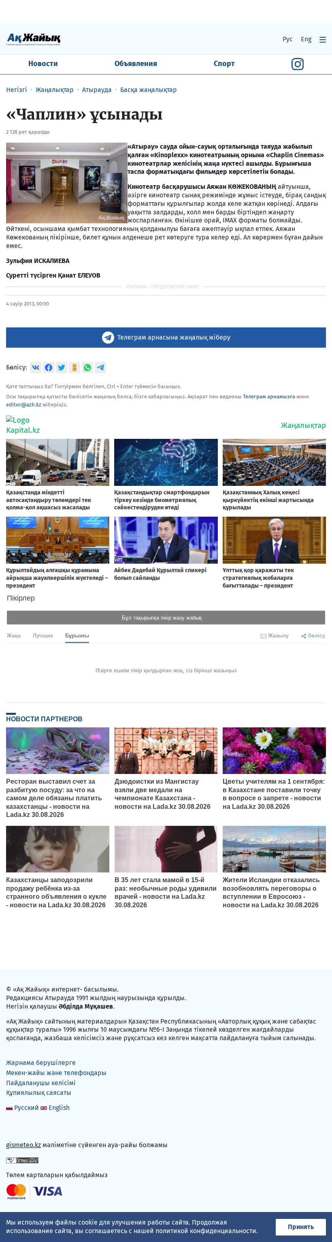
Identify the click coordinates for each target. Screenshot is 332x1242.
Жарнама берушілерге (41, 1063)
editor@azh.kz (23, 405)
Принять (301, 1227)
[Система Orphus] (22, 1160)
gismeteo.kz (23, 1145)
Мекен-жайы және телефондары (56, 1073)
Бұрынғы (77, 635)
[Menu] (322, 39)
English (59, 1108)
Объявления (136, 63)
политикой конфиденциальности (205, 1231)
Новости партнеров (44, 719)
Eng (306, 39)
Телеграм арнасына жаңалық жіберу (173, 337)
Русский (26, 1108)
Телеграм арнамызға (269, 396)
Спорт (224, 63)
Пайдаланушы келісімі (41, 1083)
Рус (288, 39)
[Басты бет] (33, 39)
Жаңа (14, 635)
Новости (43, 63)
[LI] (24, 1128)
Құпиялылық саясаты (38, 1093)
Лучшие (43, 635)
